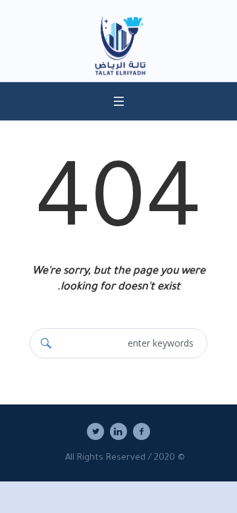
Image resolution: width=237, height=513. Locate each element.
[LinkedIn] (118, 431)
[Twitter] (95, 431)
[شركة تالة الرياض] (118, 47)
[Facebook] (141, 431)
